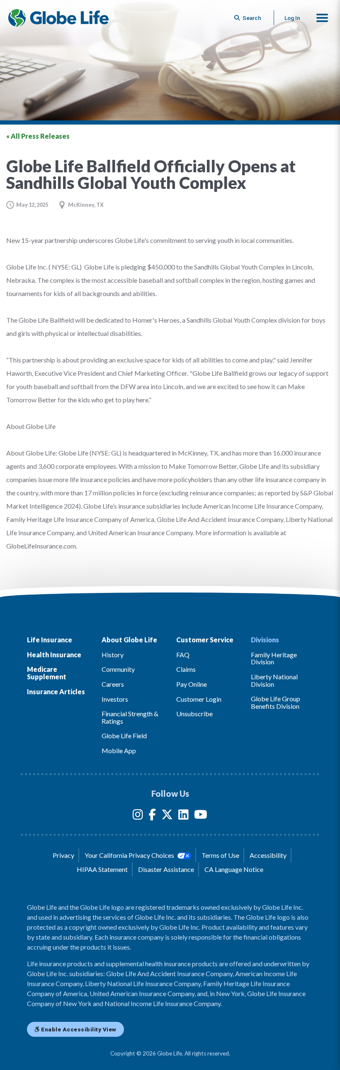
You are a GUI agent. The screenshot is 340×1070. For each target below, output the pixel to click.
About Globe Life (129, 640)
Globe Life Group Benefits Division (275, 702)
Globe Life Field (124, 735)
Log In (292, 18)
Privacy (63, 855)
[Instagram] (138, 816)
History (113, 655)
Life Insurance (49, 640)
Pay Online (191, 684)
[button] (322, 17)
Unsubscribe (194, 713)
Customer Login (198, 699)
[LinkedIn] (183, 816)
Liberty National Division (274, 680)
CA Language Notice (233, 869)
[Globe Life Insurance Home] (58, 17)
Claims (186, 669)
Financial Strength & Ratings (130, 717)
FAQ (182, 655)
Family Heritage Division (274, 658)
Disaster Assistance (166, 869)
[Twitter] (167, 816)
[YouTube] (200, 816)
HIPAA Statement (102, 869)
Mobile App (119, 750)
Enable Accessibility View (78, 1029)
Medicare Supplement (46, 673)
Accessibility (268, 855)
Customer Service (204, 640)
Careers (113, 684)
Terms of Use (220, 855)
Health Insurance (54, 655)
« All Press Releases (38, 136)
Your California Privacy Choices (130, 855)
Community (118, 669)
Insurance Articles (56, 691)
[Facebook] (152, 816)
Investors (115, 699)
